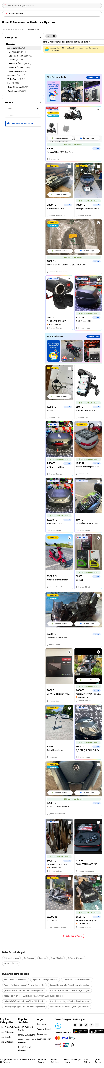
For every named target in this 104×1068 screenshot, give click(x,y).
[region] (73, 91)
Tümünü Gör (93, 77)
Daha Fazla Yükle (74, 936)
